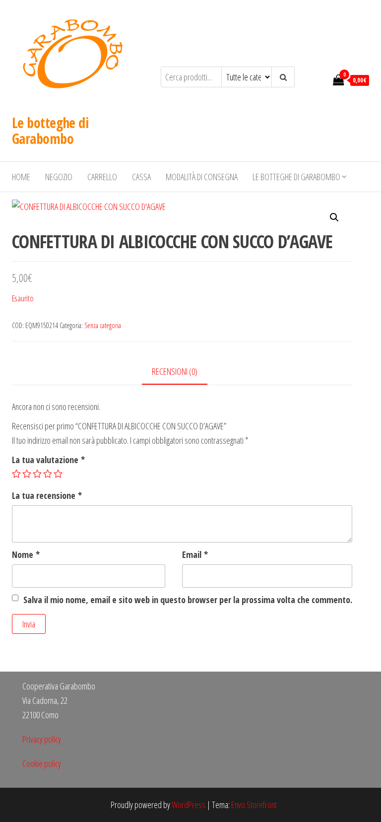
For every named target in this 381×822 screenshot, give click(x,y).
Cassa (141, 177)
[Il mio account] (320, 79)
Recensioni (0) (174, 371)
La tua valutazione (48, 460)
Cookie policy (41, 763)
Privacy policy (41, 739)
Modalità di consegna (202, 177)
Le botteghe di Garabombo (50, 130)
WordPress (188, 805)
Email (195, 554)
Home (21, 177)
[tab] (182, 372)
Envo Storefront (254, 805)
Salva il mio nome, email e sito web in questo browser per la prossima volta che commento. (187, 600)
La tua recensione (47, 495)
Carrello (102, 177)
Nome (26, 554)
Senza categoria (102, 325)
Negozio (58, 177)
